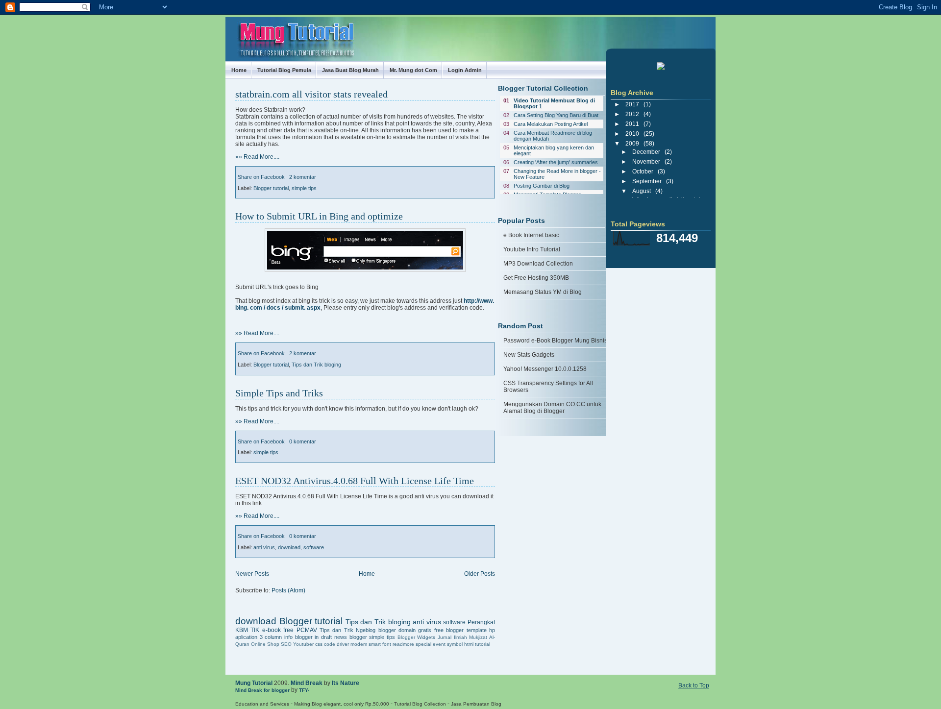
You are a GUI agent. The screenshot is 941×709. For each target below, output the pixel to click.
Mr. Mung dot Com (413, 70)
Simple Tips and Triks (279, 393)
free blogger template (460, 630)
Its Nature (345, 683)
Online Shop (265, 644)
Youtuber (303, 644)
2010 (632, 133)
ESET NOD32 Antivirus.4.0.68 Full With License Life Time (354, 480)
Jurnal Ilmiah (452, 637)
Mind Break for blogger (262, 690)
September (647, 181)
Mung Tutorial (253, 683)
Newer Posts (252, 573)
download (289, 547)
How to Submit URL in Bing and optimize (319, 216)
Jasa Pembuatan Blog (476, 704)
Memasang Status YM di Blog (542, 292)
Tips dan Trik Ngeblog (347, 630)
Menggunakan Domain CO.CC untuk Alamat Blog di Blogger (552, 408)
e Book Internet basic (531, 235)
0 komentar (302, 441)
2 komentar (302, 177)
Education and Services (262, 704)
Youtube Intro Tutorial (531, 249)
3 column (271, 637)
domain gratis (414, 630)
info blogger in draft (308, 637)
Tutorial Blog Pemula (284, 70)
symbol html (460, 644)
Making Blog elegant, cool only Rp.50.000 (341, 704)
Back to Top (693, 685)
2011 (632, 124)
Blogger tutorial (271, 188)
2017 (632, 104)
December (646, 151)
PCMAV (307, 630)
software (313, 547)
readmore (403, 644)
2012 (632, 114)
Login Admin (465, 70)
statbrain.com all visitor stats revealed (311, 94)
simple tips (304, 188)
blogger (387, 630)
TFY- (304, 690)
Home (239, 70)
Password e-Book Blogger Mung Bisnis (555, 340)
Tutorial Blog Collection (420, 704)
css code (325, 644)
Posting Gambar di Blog (542, 186)
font (386, 644)
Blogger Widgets (416, 637)
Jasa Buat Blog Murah (350, 70)
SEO (286, 644)
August (641, 191)
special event (431, 644)
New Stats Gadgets (528, 354)
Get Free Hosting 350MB (536, 277)
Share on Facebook (261, 177)
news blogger (350, 637)
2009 (632, 143)
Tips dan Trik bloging (316, 364)
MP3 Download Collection (538, 263)
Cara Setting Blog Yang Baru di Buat (556, 115)
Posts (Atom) (288, 590)
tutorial (482, 644)
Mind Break (306, 683)
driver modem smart (359, 644)
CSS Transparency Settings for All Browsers (548, 386)
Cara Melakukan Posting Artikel (551, 124)
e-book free (278, 630)
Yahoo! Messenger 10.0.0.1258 (545, 369)
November (646, 161)
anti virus (264, 547)
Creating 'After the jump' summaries (556, 162)
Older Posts (479, 573)
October (642, 171)
